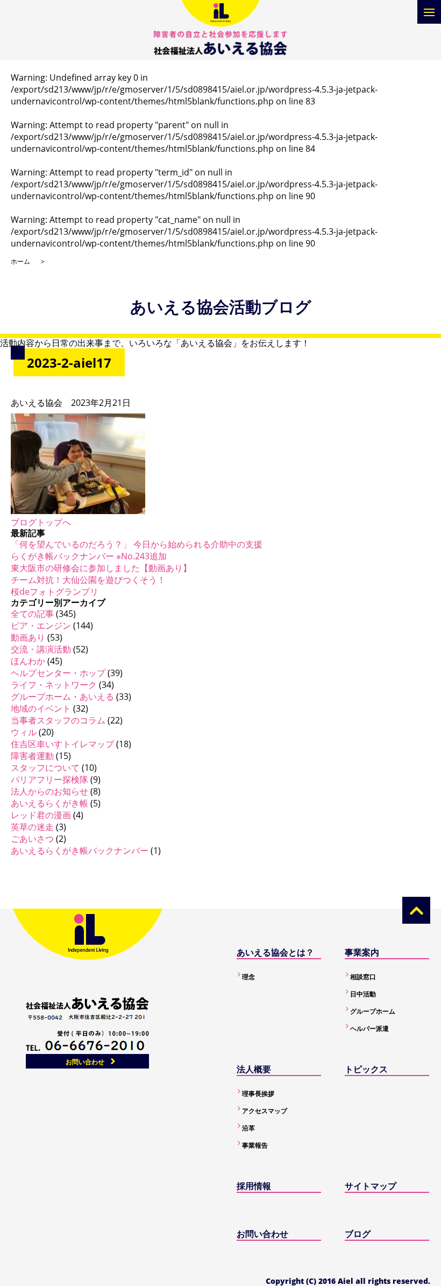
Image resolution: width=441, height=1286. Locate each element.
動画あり (28, 637)
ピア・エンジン (41, 625)
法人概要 (254, 1069)
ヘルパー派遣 (369, 1028)
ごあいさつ (32, 839)
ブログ (358, 1234)
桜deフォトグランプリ (54, 592)
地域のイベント (41, 708)
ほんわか (28, 661)
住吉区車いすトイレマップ (62, 744)
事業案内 (362, 952)
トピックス (366, 1069)
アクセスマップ (264, 1110)
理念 (248, 976)
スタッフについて (45, 768)
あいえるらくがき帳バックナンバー (79, 850)
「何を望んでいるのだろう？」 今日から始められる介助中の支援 (136, 544)
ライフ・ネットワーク (54, 685)
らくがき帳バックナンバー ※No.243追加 (89, 556)
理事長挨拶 (258, 1093)
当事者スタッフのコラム (58, 720)
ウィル (24, 732)
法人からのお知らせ (49, 791)
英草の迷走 (32, 827)
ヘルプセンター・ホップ (58, 673)
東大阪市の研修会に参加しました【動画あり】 (101, 568)
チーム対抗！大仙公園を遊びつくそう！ (88, 580)
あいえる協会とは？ (275, 952)
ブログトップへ (41, 522)
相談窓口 (363, 976)
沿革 (248, 1128)
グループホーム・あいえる (62, 696)
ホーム (20, 261)
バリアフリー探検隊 (49, 779)
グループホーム (372, 1011)
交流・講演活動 (41, 649)
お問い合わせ (85, 1061)
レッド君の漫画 (41, 815)
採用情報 (254, 1186)
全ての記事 (32, 614)
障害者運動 (32, 756)
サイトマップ (370, 1186)
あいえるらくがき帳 (49, 803)
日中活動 (363, 994)
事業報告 (255, 1145)
